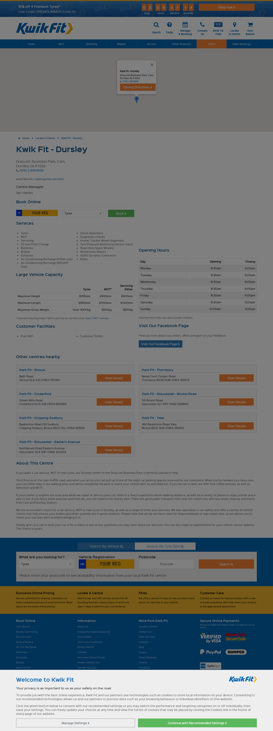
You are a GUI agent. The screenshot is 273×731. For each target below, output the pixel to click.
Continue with (196, 723)
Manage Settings (75, 723)
